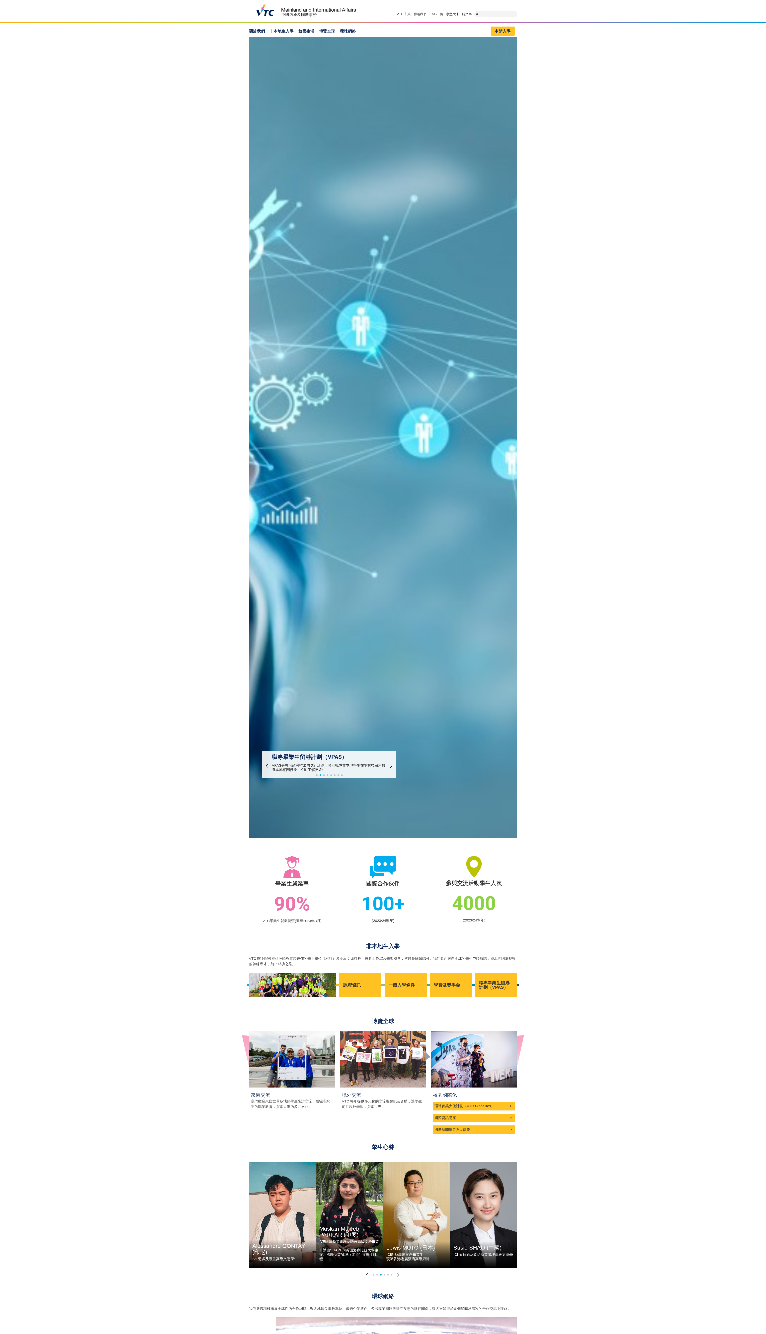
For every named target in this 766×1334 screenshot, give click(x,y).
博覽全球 (327, 31)
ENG (433, 14)
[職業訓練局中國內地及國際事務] (304, 11)
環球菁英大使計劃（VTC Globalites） (464, 1106)
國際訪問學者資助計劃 (452, 1130)
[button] (265, 766)
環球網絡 (348, 31)
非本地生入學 (282, 31)
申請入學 (503, 31)
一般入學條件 (402, 985)
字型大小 (452, 14)
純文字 (467, 14)
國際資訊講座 (445, 1118)
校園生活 (306, 31)
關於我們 (257, 31)
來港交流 (260, 1095)
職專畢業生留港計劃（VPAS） (494, 985)
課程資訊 (352, 985)
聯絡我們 (420, 14)
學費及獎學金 (447, 985)
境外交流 (351, 1095)
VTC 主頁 (404, 14)
